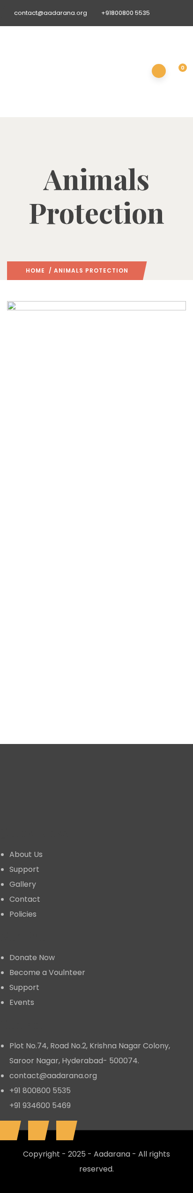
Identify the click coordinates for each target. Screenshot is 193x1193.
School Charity (105, 425)
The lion (37, 545)
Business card (50, 397)
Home (35, 270)
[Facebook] (8, 1130)
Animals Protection (49, 425)
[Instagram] (64, 1130)
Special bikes (48, 693)
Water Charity (103, 720)
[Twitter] (36, 1130)
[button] (177, 71)
